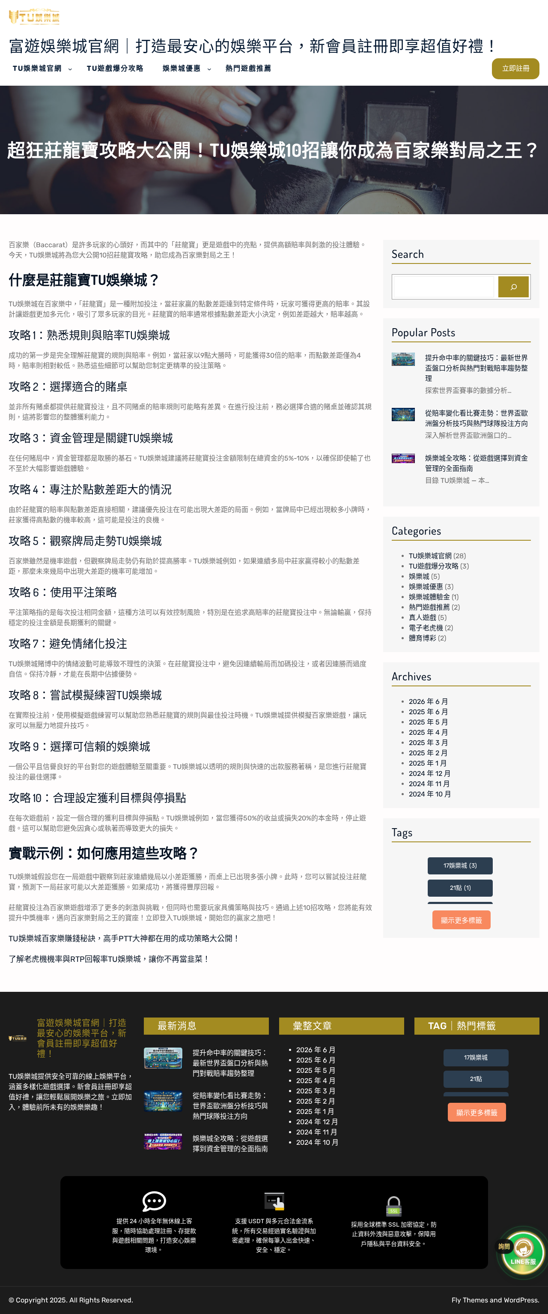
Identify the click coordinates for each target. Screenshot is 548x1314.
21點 (460, 888)
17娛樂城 (460, 865)
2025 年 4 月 (428, 732)
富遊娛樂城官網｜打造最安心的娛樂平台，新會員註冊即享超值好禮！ (254, 46)
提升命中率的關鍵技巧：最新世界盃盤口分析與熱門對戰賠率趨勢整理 (476, 368)
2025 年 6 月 (428, 712)
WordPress (521, 1300)
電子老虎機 (426, 628)
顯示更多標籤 (461, 920)
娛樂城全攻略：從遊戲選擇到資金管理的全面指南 (476, 463)
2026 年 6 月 (428, 701)
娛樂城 (419, 576)
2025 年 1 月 (428, 763)
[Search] (513, 286)
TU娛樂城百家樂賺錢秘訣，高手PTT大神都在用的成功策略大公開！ (124, 938)
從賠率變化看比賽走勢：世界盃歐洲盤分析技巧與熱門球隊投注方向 (476, 418)
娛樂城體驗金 (429, 597)
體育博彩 (422, 638)
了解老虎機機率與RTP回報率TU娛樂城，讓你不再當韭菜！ (109, 959)
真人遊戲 (422, 618)
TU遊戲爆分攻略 (434, 566)
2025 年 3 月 (428, 743)
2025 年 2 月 (428, 753)
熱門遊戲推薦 (429, 607)
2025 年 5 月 (428, 722)
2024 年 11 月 (429, 784)
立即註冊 (516, 68)
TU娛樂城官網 (430, 556)
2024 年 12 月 (430, 773)
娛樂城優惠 (426, 587)
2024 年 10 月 (430, 794)
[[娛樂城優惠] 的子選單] (209, 69)
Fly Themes (470, 1300)
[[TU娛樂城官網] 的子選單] (70, 69)
